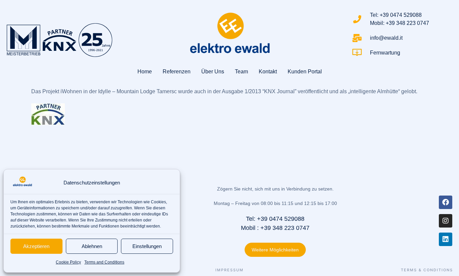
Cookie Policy (68, 262)
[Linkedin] (445, 239)
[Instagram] (445, 221)
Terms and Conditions (104, 262)
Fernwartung (385, 53)
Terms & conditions (427, 270)
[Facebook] (445, 202)
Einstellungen (147, 246)
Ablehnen (92, 246)
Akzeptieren (36, 246)
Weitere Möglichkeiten (275, 249)
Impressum (229, 270)
